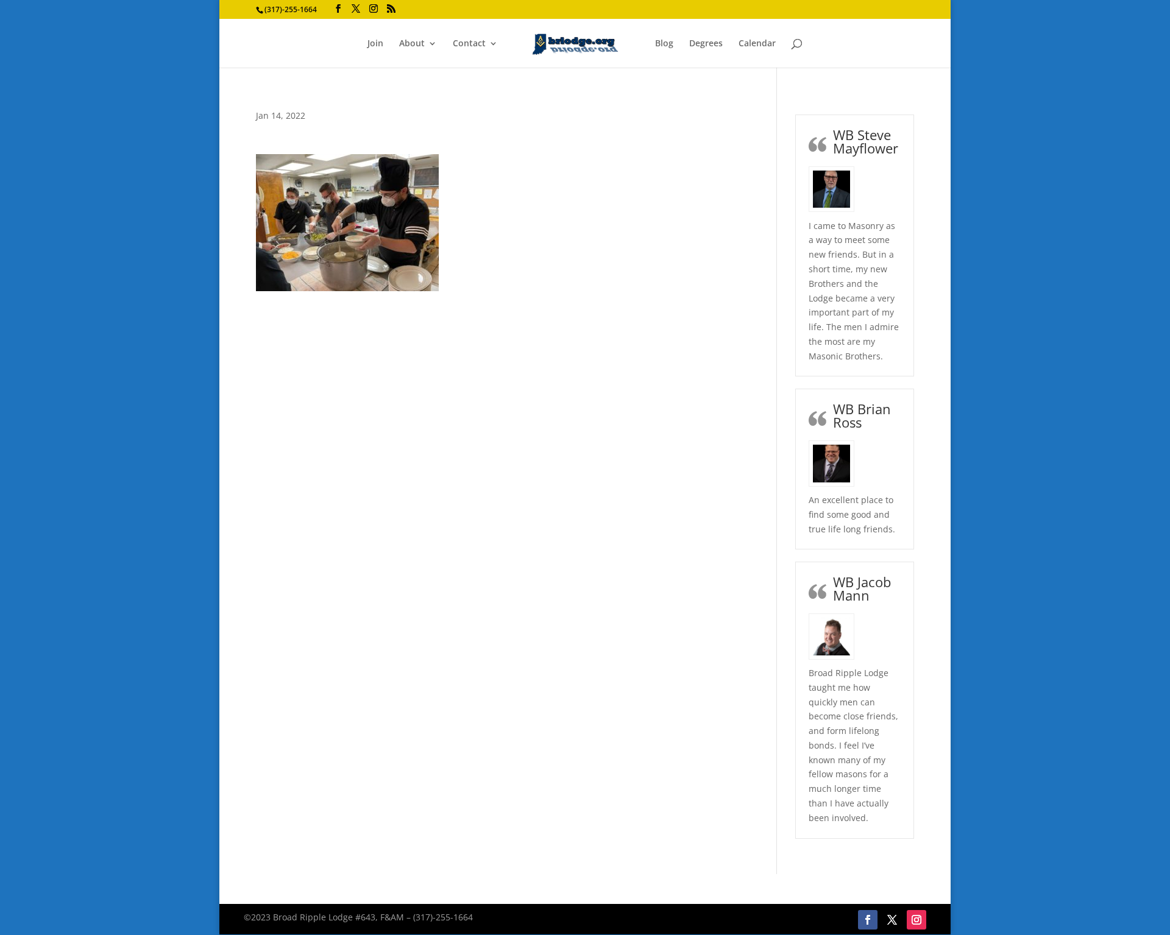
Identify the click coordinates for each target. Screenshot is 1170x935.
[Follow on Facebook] (868, 920)
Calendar (757, 44)
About (412, 44)
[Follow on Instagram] (916, 920)
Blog (664, 44)
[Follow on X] (892, 920)
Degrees (706, 44)
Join (375, 44)
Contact (469, 44)
